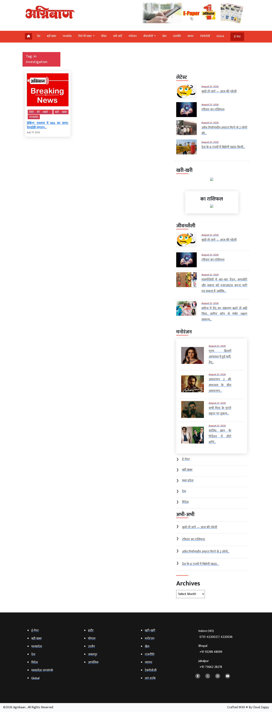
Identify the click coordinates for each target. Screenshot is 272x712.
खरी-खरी (117, 36)
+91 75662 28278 (211, 667)
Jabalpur (210, 664)
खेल (164, 36)
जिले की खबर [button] (85, 36)
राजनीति (177, 36)
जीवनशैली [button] (148, 36)
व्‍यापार (190, 36)
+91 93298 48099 (211, 652)
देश (38, 36)
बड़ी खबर (51, 36)
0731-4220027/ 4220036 (216, 637)
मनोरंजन (133, 36)
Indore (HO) (215, 634)
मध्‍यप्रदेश (67, 36)
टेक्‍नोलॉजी (205, 36)
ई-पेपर (237, 36)
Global (220, 36)
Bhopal (210, 649)
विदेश (104, 36)
